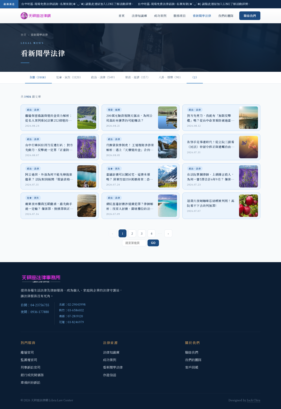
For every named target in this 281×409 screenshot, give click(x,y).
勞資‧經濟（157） (137, 77)
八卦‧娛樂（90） (170, 77)
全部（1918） (38, 77)
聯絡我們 (250, 15)
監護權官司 (29, 359)
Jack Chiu (253, 400)
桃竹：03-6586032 (71, 310)
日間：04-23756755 (35, 305)
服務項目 (179, 15)
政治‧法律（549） (103, 77)
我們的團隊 (226, 15)
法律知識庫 (139, 15)
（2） (194, 77)
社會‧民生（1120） (69, 77)
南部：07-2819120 (71, 316)
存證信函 (109, 375)
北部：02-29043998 (72, 304)
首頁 (122, 15)
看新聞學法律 (202, 15)
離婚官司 (27, 352)
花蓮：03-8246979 (71, 322)
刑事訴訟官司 (30, 367)
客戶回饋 (191, 367)
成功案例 (160, 15)
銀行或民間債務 (32, 375)
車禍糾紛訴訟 (30, 382)
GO (153, 243)
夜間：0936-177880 (35, 311)
